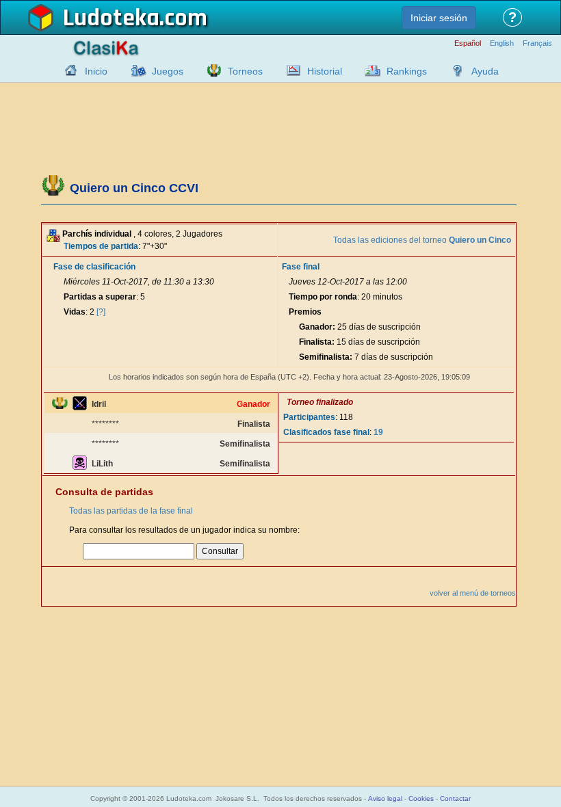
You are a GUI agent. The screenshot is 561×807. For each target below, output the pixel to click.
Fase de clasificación (94, 267)
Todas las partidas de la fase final (131, 511)
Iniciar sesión (438, 17)
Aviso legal (385, 798)
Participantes (309, 417)
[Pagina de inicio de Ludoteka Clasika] (68, 70)
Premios (305, 312)
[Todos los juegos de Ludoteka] (135, 70)
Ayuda (485, 71)
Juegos (167, 71)
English (502, 43)
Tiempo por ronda (323, 297)
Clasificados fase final (326, 432)
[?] (100, 312)
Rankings (407, 71)
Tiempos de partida (101, 246)
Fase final (300, 267)
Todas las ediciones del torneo (422, 240)
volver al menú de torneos (473, 593)
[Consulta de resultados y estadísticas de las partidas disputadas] (290, 70)
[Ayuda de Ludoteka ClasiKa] (454, 70)
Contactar (455, 798)
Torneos (245, 71)
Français (537, 43)
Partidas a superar (100, 297)
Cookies (421, 798)
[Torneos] (211, 70)
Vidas (75, 312)
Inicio (96, 71)
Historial (324, 71)
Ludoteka (111, 18)
